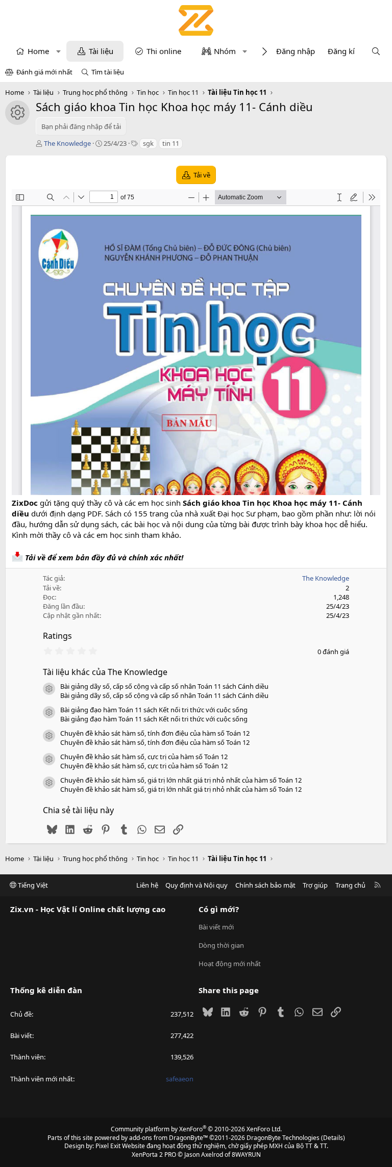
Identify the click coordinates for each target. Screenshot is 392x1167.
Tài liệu (101, 51)
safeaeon (179, 1078)
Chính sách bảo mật (265, 885)
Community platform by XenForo (196, 1129)
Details (333, 1137)
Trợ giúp (315, 885)
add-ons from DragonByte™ (168, 1137)
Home (38, 51)
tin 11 (170, 143)
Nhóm (225, 51)
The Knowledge (67, 143)
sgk (148, 143)
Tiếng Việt (32, 885)
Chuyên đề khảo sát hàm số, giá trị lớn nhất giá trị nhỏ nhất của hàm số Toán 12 (181, 780)
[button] (58, 51)
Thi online (163, 51)
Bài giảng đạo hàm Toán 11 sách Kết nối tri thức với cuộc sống (154, 709)
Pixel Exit (107, 1146)
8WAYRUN (246, 1154)
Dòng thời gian (221, 945)
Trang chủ (350, 885)
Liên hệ (147, 885)
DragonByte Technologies (283, 1137)
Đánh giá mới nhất (44, 71)
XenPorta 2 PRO (154, 1154)
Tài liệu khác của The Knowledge (105, 672)
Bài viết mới (216, 926)
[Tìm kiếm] (376, 51)
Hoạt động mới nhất (230, 963)
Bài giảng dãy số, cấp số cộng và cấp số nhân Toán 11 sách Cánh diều (164, 686)
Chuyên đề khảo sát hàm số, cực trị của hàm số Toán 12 (144, 756)
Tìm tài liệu (107, 71)
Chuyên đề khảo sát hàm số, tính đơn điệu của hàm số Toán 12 (155, 733)
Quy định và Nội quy (196, 885)
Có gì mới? (219, 909)
